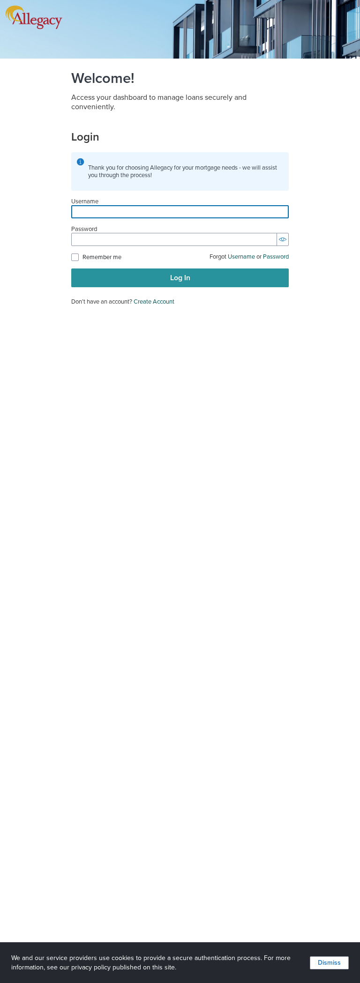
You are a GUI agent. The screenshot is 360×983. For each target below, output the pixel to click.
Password (84, 229)
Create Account (154, 301)
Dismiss (329, 963)
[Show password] (283, 239)
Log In (180, 278)
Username (84, 201)
